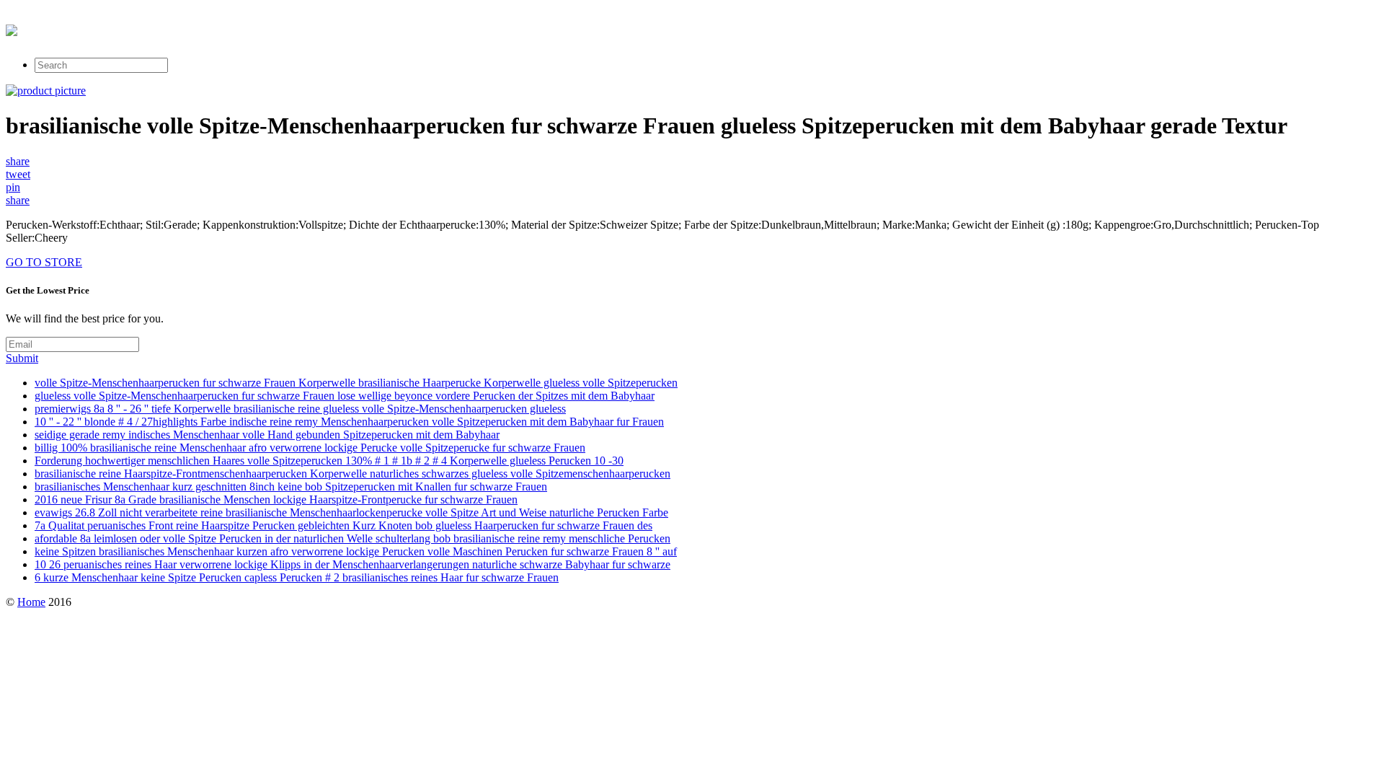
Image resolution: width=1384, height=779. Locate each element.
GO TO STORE (44, 262)
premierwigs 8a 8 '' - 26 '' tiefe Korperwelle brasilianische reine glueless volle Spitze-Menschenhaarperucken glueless (300, 408)
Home (31, 602)
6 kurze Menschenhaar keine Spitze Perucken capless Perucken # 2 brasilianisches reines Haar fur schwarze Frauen (297, 577)
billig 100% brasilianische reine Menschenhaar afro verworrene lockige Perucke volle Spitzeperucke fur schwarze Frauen (310, 447)
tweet (18, 174)
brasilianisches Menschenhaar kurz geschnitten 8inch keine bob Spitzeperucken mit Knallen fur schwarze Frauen (291, 486)
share (18, 161)
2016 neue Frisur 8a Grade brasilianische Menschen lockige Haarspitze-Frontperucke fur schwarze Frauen (276, 499)
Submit (22, 358)
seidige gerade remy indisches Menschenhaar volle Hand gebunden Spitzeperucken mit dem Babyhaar (267, 434)
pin (13, 187)
